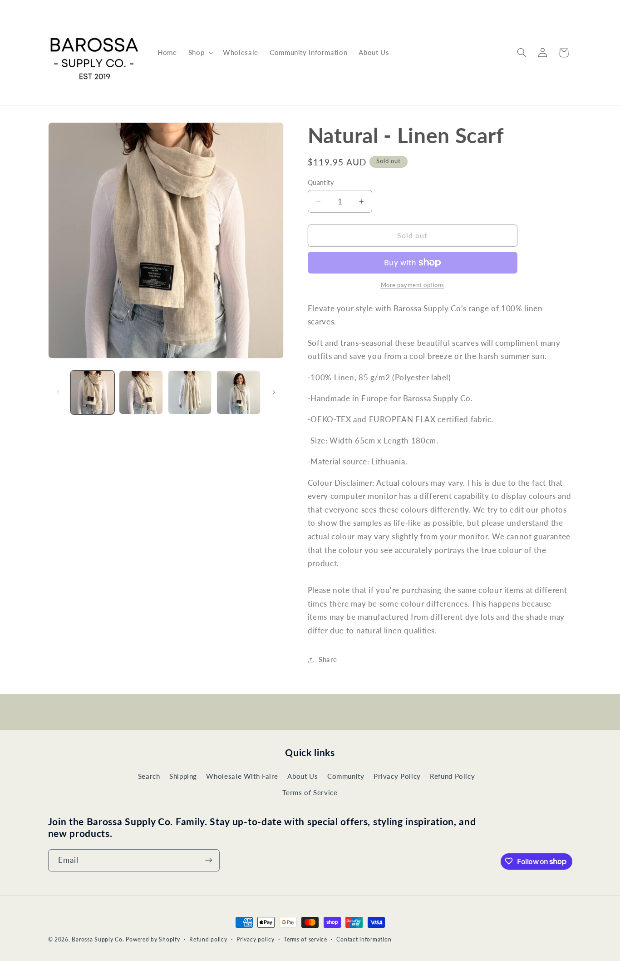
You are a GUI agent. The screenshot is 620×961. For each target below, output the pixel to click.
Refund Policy (452, 776)
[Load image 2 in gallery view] (141, 392)
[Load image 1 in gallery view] (92, 392)
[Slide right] (274, 392)
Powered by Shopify (153, 939)
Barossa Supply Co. (98, 939)
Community (345, 776)
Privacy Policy (397, 776)
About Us (302, 776)
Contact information (363, 940)
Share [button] (328, 659)
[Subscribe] (208, 860)
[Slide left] (58, 392)
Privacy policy (255, 940)
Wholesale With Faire (242, 776)
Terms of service (305, 940)
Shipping (183, 776)
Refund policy (208, 940)
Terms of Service (309, 792)
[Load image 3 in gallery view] (190, 392)
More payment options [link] (413, 285)
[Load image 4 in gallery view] (239, 392)
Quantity (321, 182)
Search (149, 776)
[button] (199, 53)
